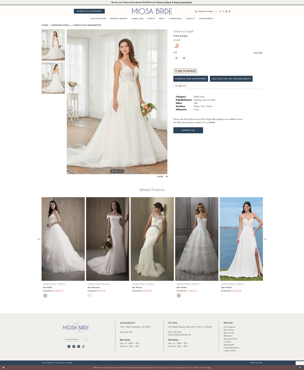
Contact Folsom (230, 350)
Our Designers (229, 327)
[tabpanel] (53, 45)
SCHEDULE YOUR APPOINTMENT (190, 78)
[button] (226, 11)
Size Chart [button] (258, 52)
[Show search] (220, 11)
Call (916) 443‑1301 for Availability (231, 78)
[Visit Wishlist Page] (223, 11)
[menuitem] (89, 11)
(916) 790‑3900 (175, 332)
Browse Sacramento (183, 2)
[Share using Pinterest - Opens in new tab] (166, 177)
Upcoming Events (230, 338)
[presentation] (63, 239)
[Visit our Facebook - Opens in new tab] (68, 346)
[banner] (152, 11)
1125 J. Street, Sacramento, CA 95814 (135, 327)
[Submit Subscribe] (85, 339)
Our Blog (227, 341)
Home (45, 25)
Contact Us (188, 130)
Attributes (180, 86)
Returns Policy (229, 332)
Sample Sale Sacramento (87, 25)
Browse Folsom (164, 2)
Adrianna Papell (60, 25)
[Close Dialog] (3, 367)
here (209, 367)
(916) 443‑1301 (126, 332)
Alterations (228, 335)
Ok (300, 367)
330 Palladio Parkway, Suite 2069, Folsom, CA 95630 (190, 327)
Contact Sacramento (231, 347)
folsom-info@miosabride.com (179, 334)
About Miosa (229, 329)
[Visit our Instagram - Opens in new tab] (73, 346)
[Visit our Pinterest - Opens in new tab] (78, 346)
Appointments (229, 344)
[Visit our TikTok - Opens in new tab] (83, 346)
